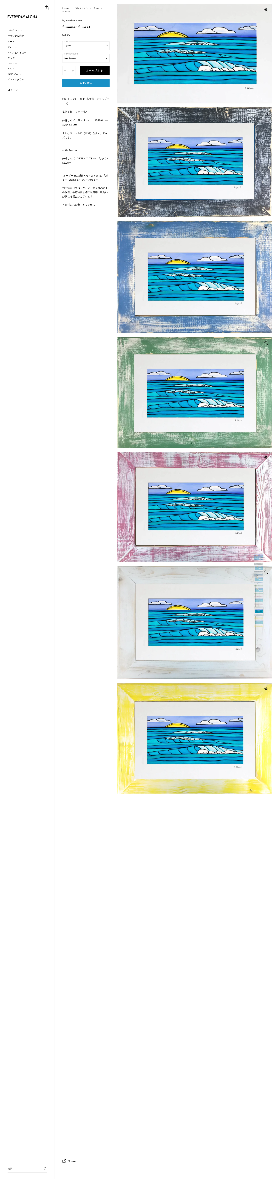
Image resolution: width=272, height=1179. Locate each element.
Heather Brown (74, 20)
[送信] (45, 1168)
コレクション (81, 8)
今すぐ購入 (86, 82)
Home (65, 8)
